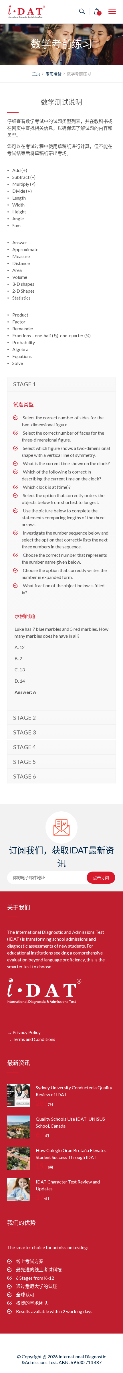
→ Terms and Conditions (31, 1039)
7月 (44, 1104)
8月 (44, 1167)
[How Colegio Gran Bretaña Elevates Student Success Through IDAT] (18, 1158)
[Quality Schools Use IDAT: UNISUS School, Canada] (18, 1127)
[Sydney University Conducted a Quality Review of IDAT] (18, 1095)
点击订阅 (101, 877)
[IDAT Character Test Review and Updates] (18, 1189)
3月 (42, 1136)
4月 (42, 1198)
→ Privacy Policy (24, 1032)
